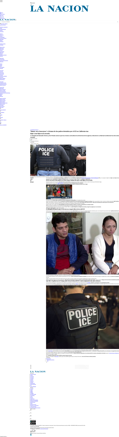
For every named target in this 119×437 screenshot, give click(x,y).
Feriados (1, 75)
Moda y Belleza (2, 78)
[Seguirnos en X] (30, 413)
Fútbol (1, 63)
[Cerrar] (15, 20)
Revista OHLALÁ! (3, 98)
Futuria (1, 33)
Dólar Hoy (2, 34)
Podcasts (1, 77)
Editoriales (2, 58)
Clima (1, 28)
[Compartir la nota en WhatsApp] (31, 179)
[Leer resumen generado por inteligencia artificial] (30, 178)
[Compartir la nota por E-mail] (33, 182)
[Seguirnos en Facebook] (30, 410)
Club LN (2, 16)
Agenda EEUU (48, 358)
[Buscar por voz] (118, 22)
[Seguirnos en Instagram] (30, 416)
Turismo (1, 71)
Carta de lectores (3, 91)
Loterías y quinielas (3, 76)
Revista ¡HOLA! (2, 99)
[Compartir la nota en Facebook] (30, 182)
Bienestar (1, 52)
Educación (2, 49)
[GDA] (33, 432)
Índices (1, 40)
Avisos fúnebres (3, 89)
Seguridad (2, 48)
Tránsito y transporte (3, 27)
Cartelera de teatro (3, 83)
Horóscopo (2, 73)
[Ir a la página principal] (59, 11)
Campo (1, 36)
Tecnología (2, 72)
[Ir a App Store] (33, 424)
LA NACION (32, 129)
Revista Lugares (3, 100)
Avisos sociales (2, 90)
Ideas (1, 95)
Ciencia (1, 53)
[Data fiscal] (31, 435)
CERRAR (1, 0)
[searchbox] (59, 21)
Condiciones (42, 428)
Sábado (1, 94)
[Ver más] (46, 362)
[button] (59, 72)
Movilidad (1, 39)
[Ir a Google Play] (33, 422)
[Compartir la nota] (30, 179)
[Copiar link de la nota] (30, 180)
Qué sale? (1, 81)
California (36, 129)
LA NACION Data (3, 29)
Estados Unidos (2, 43)
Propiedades (2, 37)
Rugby (1, 65)
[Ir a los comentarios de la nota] (33, 178)
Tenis (1, 66)
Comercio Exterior (3, 38)
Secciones (3, 14)
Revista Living (2, 101)
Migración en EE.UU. (50, 359)
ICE (47, 360)
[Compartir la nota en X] (31, 182)
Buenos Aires (2, 47)
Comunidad (2, 51)
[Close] (30, 365)
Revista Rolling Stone (3, 102)
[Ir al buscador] (31, 4)
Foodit (2, 15)
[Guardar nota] (31, 178)
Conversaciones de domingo (5, 92)
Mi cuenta (3, 18)
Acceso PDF (2, 87)
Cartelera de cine (3, 82)
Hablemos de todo (3, 55)
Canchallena (2, 67)
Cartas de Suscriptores (4, 60)
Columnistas (2, 59)
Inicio (2, 12)
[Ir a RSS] (30, 418)
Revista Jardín (2, 104)
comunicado (50, 350)
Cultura (1, 50)
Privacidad (46, 428)
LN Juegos (1, 70)
